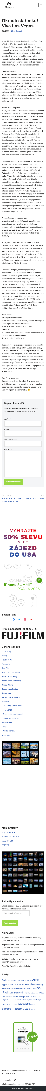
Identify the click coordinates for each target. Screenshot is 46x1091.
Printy (4, 727)
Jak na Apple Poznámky (11, 681)
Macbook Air (12, 997)
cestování (26, 984)
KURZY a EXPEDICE (10, 837)
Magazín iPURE (8, 832)
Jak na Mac (6, 693)
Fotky (41, 984)
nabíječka (17, 1000)
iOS (38, 988)
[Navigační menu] (41, 5)
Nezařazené (7, 722)
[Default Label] (14, 619)
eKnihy (4, 656)
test (19, 1008)
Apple (35, 979)
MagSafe (5, 1000)
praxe (15, 1005)
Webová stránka (10, 439)
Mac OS (36, 997)
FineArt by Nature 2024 (12, 706)
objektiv (29, 1000)
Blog (13, 31)
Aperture (23, 980)
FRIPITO (5, 845)
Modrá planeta (8, 731)
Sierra (33, 1005)
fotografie (18, 988)
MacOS (29, 996)
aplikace (29, 980)
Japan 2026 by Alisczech (13, 714)
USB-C (27, 1009)
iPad (5, 992)
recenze (24, 1004)
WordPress (29, 1088)
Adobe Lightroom (14, 980)
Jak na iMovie (7, 685)
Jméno (7, 419)
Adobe (5, 980)
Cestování (19, 31)
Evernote (35, 984)
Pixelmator (10, 1005)
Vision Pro (33, 1009)
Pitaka (4, 1005)
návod (23, 1000)
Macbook (5, 997)
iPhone (26, 992)
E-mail (7, 429)
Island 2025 (7, 710)
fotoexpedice (9, 988)
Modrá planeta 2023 (11, 718)
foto (3, 988)
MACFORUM (7, 841)
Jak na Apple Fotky (9, 676)
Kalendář (5, 702)
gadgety (29, 988)
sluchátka (6, 1009)
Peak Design (37, 1000)
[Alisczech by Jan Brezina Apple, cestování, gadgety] (9, 5)
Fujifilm (24, 988)
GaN (34, 988)
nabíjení (10, 1000)
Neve (14, 1088)
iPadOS (10, 993)
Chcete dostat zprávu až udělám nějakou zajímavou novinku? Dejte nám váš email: (22, 907)
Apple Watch (7, 984)
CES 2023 (17, 984)
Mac (41, 992)
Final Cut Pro (7, 660)
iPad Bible (6, 668)
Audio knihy (6, 651)
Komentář (8, 449)
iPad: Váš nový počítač (11, 672)
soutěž (14, 1009)
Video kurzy (6, 735)
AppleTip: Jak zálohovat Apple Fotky (16, 966)
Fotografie (6, 664)
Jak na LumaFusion (10, 689)
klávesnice (35, 993)
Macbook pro (21, 997)
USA (22, 1009)
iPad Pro (18, 993)
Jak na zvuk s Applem (11, 697)
